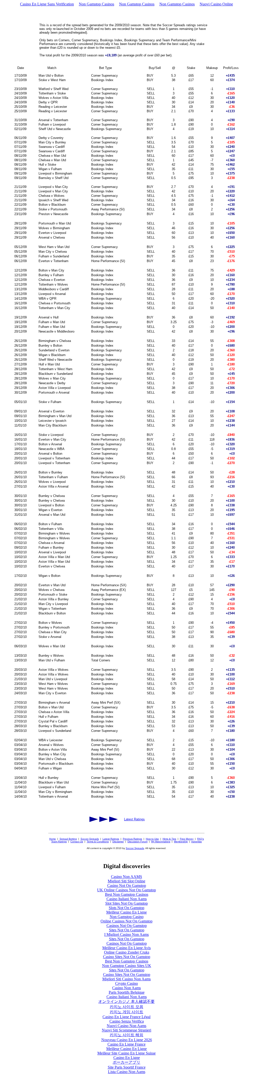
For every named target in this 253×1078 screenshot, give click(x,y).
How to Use (152, 838)
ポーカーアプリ (126, 1062)
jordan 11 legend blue (132, 864)
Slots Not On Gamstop (126, 908)
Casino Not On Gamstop (126, 885)
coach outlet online (188, 877)
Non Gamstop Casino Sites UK (126, 966)
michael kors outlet (180, 868)
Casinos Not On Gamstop (126, 925)
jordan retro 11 (95, 882)
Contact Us (76, 841)
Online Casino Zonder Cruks (126, 952)
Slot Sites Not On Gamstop (126, 903)
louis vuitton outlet (16, 864)
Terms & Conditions (98, 841)
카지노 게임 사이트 (126, 1012)
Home (52, 838)
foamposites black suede (169, 864)
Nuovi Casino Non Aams (126, 1026)
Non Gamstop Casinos (96, 4)
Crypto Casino (126, 983)
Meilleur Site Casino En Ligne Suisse (126, 1053)
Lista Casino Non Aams (126, 1072)
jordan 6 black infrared (112, 868)
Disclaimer (118, 841)
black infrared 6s (75, 864)
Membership (181, 841)
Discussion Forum (137, 841)
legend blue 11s (20, 868)
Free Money (186, 838)
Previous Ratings (132, 838)
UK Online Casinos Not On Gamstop (126, 890)
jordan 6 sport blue (203, 864)
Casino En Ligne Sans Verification (47, 4)
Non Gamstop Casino (127, 917)
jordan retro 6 (241, 877)
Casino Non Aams (126, 988)
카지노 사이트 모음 (126, 1007)
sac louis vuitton (14, 873)
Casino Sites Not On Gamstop (126, 957)
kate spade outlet (70, 882)
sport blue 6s (64, 877)
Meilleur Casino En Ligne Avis (126, 948)
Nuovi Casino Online (216, 4)
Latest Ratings (134, 819)
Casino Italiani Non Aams (126, 899)
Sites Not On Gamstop (126, 930)
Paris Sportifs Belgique (127, 992)
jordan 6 (225, 864)
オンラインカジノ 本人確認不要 (126, 1001)
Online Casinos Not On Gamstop (126, 921)
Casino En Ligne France (126, 1044)
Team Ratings (59, 841)
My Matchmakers (160, 841)
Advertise (196, 841)
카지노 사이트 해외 (126, 1035)
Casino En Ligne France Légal (126, 1017)
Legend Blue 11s (239, 868)
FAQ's (200, 838)
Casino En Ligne (126, 1058)
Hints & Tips (169, 838)
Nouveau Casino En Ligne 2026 (126, 1040)
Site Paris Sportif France (127, 1067)
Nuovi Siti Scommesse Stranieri (126, 1030)
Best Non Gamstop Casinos (126, 894)
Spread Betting (68, 838)
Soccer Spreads (90, 838)
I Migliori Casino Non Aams (126, 934)
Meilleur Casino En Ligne (126, 912)
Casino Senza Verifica (126, 1021)
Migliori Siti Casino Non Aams (126, 979)
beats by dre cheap (46, 864)
